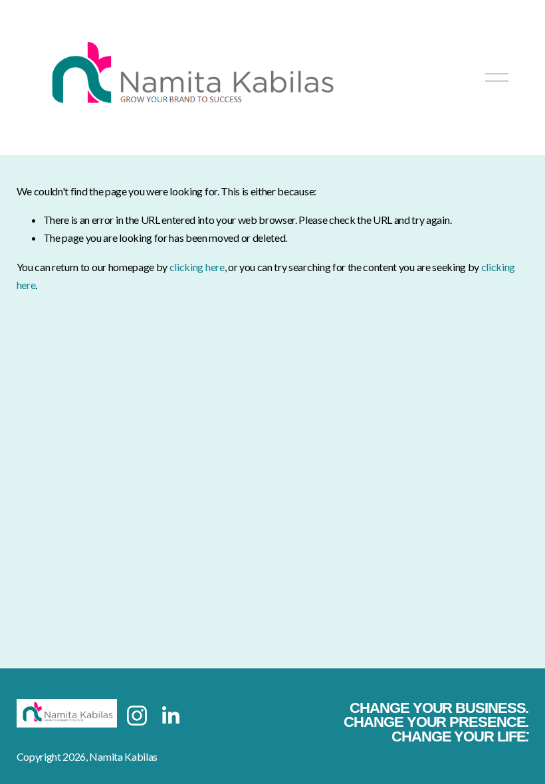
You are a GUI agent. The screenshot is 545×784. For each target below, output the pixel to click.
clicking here (197, 266)
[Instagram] (137, 715)
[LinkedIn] (170, 715)
